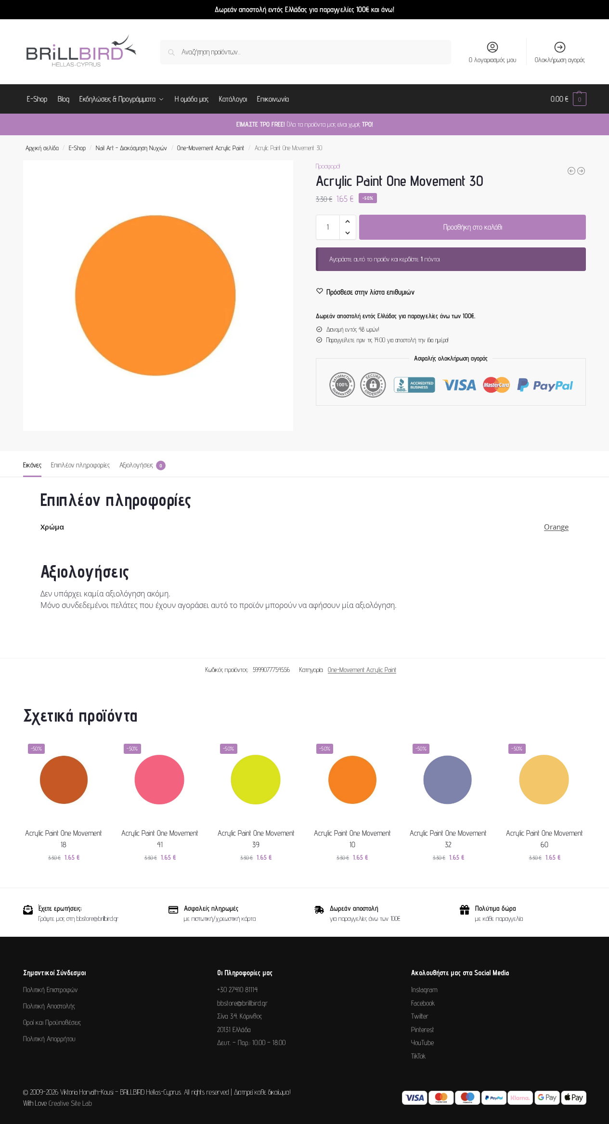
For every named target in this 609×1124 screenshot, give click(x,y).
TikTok (418, 1056)
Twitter (419, 1016)
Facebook (423, 1003)
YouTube (422, 1042)
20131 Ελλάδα (234, 1029)
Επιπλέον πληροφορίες (80, 465)
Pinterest (422, 1029)
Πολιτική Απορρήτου (49, 1038)
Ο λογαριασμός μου (492, 60)
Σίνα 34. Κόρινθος (239, 1016)
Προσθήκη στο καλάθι (472, 227)
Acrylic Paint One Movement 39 (256, 838)
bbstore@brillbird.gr (242, 1003)
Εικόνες (32, 465)
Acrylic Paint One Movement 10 (352, 838)
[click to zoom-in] (158, 295)
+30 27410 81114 (237, 989)
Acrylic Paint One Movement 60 (544, 838)
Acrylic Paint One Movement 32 (448, 838)
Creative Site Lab (70, 1103)
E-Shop (77, 148)
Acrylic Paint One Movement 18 (63, 838)
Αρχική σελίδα (42, 148)
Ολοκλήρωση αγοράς (560, 60)
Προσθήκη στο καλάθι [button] (63, 878)
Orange (556, 526)
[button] (568, 99)
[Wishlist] (90, 753)
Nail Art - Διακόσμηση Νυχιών (131, 148)
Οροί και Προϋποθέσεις (52, 1022)
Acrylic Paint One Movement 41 (159, 838)
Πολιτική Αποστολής (49, 1006)
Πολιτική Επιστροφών (50, 989)
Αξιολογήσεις (140, 465)
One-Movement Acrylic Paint (210, 148)
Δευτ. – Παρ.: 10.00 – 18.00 (251, 1042)
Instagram (424, 989)
